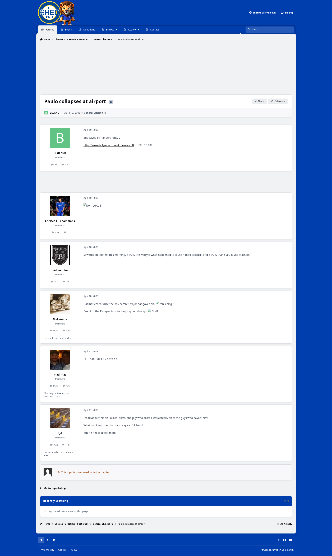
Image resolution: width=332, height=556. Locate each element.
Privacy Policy (47, 549)
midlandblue (60, 270)
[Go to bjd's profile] (60, 418)
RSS (75, 549)
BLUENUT (55, 112)
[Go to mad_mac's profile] (60, 360)
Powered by (277, 549)
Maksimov (60, 319)
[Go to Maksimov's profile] (60, 304)
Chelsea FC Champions (60, 221)
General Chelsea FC (95, 112)
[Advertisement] (166, 68)
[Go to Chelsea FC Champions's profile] (60, 206)
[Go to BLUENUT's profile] (46, 112)
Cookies (62, 549)
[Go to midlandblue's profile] (60, 255)
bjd (60, 433)
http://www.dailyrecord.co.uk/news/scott (109, 145)
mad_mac (60, 374)
